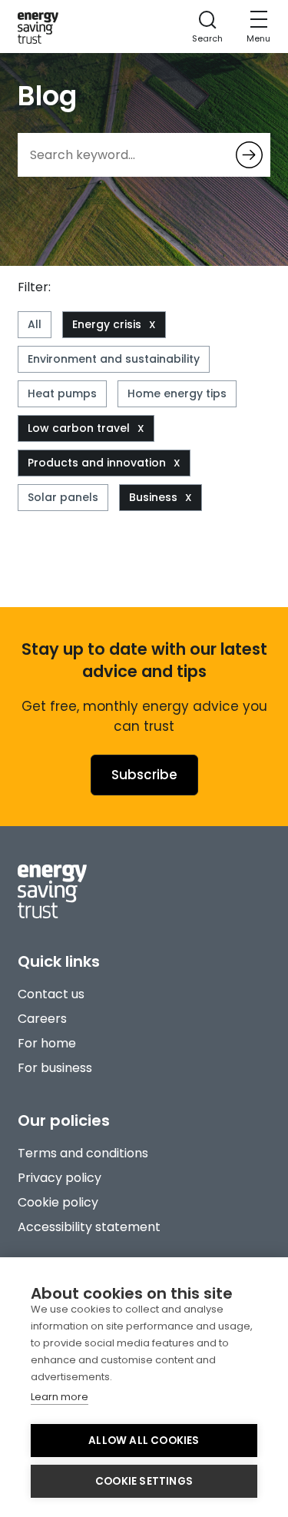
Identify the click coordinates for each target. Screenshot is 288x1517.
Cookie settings (144, 1481)
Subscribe (144, 774)
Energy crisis (106, 324)
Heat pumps (62, 393)
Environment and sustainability (114, 359)
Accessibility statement (89, 1227)
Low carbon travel (79, 428)
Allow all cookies (143, 1440)
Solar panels (63, 497)
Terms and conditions (83, 1153)
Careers (42, 1018)
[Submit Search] (249, 154)
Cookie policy (58, 1202)
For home (47, 1043)
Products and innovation (97, 462)
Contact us (51, 994)
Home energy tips (177, 393)
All (34, 324)
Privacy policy (59, 1178)
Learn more (59, 1396)
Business (153, 497)
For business (55, 1068)
